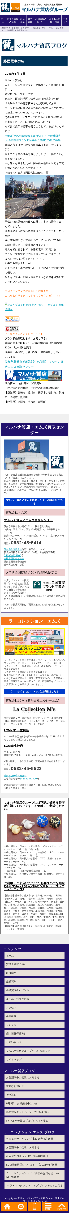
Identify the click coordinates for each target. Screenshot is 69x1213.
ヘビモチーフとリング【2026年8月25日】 (31, 1138)
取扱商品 (22, 20)
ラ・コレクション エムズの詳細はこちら (34, 691)
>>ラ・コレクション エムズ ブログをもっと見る (34, 1185)
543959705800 (12, 555)
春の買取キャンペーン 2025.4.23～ (27, 1112)
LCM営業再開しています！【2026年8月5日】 (33, 1164)
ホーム (3, 20)
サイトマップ (14, 1059)
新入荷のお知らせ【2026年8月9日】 (27, 1156)
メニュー (48, 1206)
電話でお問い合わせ (34, 1206)
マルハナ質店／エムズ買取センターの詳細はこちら (34, 502)
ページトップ (61, 1206)
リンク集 (11, 1024)
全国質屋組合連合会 (14, 558)
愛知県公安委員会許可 (15, 775)
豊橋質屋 (10, 30)
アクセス (65, 20)
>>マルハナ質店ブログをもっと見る (27, 1120)
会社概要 (11, 1016)
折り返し (11, 1094)
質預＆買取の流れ (12, 20)
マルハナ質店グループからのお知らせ (28, 1050)
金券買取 (30, 20)
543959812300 (28, 778)
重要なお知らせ (15, 1086)
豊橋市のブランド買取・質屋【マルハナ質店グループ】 (23, 28)
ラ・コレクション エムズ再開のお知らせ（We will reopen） (32, 1175)
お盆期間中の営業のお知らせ (22, 1077)
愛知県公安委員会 (13, 549)
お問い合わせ (14, 1042)
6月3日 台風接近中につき (22, 1103)
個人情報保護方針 (16, 1033)
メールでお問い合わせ (20, 1206)
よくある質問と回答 (54, 20)
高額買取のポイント (41, 20)
